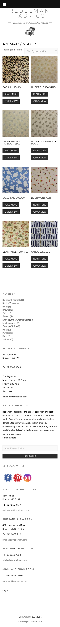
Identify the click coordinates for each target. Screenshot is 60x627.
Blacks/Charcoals (10, 303)
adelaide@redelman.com (14, 560)
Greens (6, 316)
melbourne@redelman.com (15, 510)
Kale (39, 616)
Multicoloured (9, 323)
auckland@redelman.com (14, 581)
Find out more (9, 437)
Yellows (6, 339)
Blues (5, 306)
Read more (11, 94)
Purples (6, 332)
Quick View (11, 101)
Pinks (5, 329)
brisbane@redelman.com (14, 539)
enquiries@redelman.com (14, 396)
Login (5, 590)
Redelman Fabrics (30, 13)
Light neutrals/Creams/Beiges (16, 319)
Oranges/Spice (9, 326)
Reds (4, 336)
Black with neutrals (11, 300)
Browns (6, 309)
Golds (5, 313)
